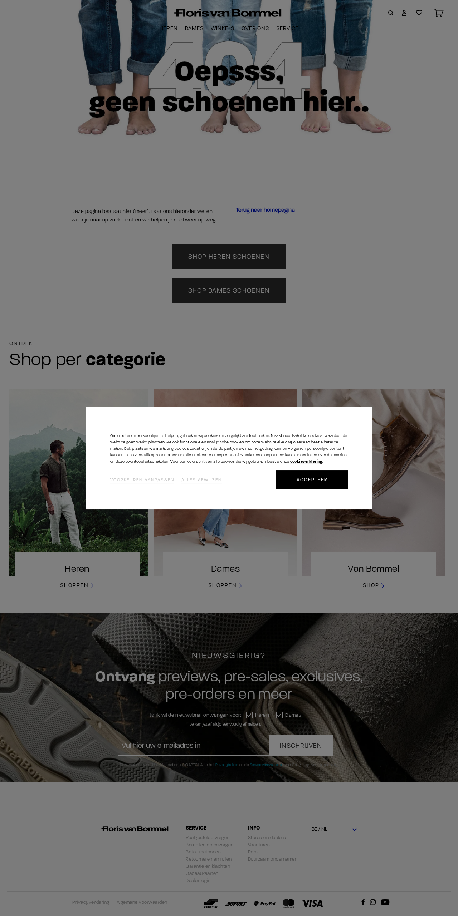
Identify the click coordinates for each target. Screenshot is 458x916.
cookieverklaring (306, 461)
